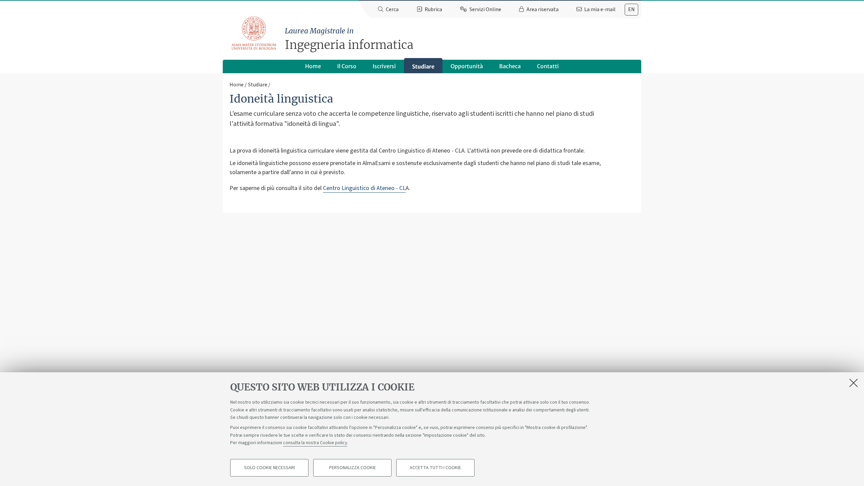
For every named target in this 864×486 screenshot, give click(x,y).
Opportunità (467, 66)
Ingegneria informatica (349, 39)
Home (313, 66)
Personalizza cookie (352, 467)
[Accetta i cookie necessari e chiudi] (853, 382)
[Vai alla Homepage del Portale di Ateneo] (254, 33)
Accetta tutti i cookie (435, 467)
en (631, 9)
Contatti (548, 66)
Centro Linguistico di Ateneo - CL (364, 188)
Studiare (423, 66)
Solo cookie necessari (269, 467)
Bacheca (510, 66)
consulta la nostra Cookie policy (315, 442)
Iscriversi (384, 66)
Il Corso (346, 66)
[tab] (631, 10)
